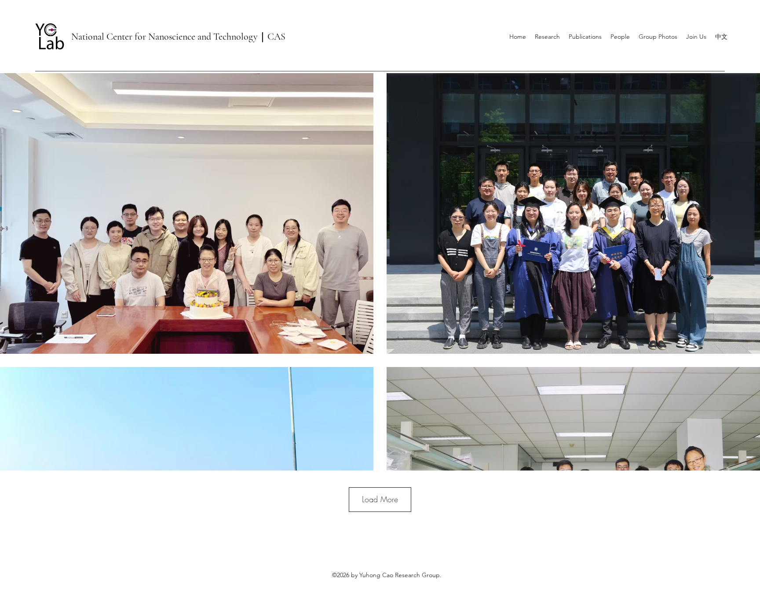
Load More (380, 499)
